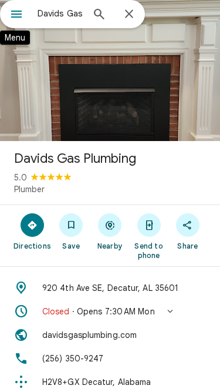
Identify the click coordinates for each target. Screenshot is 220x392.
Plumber (29, 189)
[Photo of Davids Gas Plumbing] (110, 70)
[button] (110, 311)
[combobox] (60, 13)
